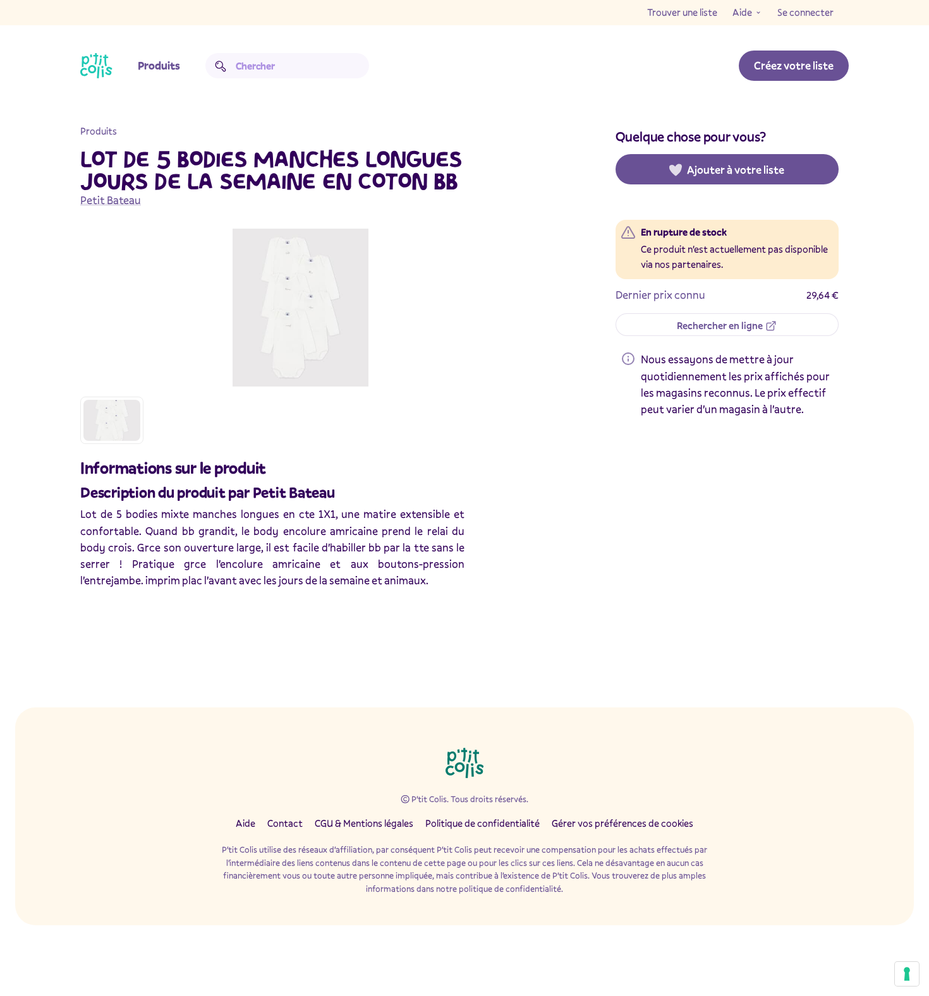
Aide (742, 12)
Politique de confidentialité (482, 823)
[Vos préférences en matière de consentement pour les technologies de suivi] (907, 974)
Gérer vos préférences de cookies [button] (622, 823)
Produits (159, 65)
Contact (285, 823)
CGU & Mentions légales (364, 823)
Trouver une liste (682, 12)
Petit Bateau (110, 200)
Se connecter (805, 12)
